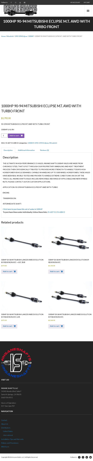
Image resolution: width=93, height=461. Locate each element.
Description (8, 150)
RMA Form (5, 447)
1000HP (31, 36)
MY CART (87, 2)
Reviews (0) (44, 150)
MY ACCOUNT (75, 2)
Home (3, 36)
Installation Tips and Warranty (12, 439)
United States (8, 431)
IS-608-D (61, 212)
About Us (4, 424)
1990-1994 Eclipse (21, 36)
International (8, 435)
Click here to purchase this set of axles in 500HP (23, 209)
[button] (9, 271)
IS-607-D (52, 212)
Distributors (5, 428)
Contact (4, 420)
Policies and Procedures (10, 443)
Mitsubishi (10, 36)
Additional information (26, 150)
